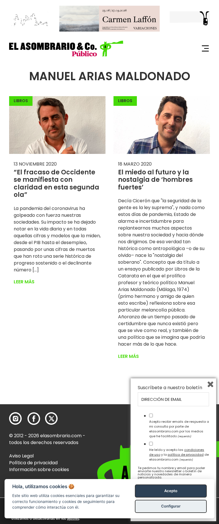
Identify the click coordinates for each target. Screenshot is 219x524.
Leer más (24, 281)
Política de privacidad (33, 462)
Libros (21, 101)
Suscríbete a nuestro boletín (170, 387)
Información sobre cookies (39, 469)
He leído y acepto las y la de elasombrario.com (179, 454)
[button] (66, 48)
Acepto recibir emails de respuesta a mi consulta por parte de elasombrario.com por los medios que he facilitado (179, 428)
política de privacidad (186, 454)
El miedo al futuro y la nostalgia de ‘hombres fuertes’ (155, 180)
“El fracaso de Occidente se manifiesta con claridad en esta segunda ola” (56, 183)
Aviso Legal (21, 456)
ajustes (73, 518)
